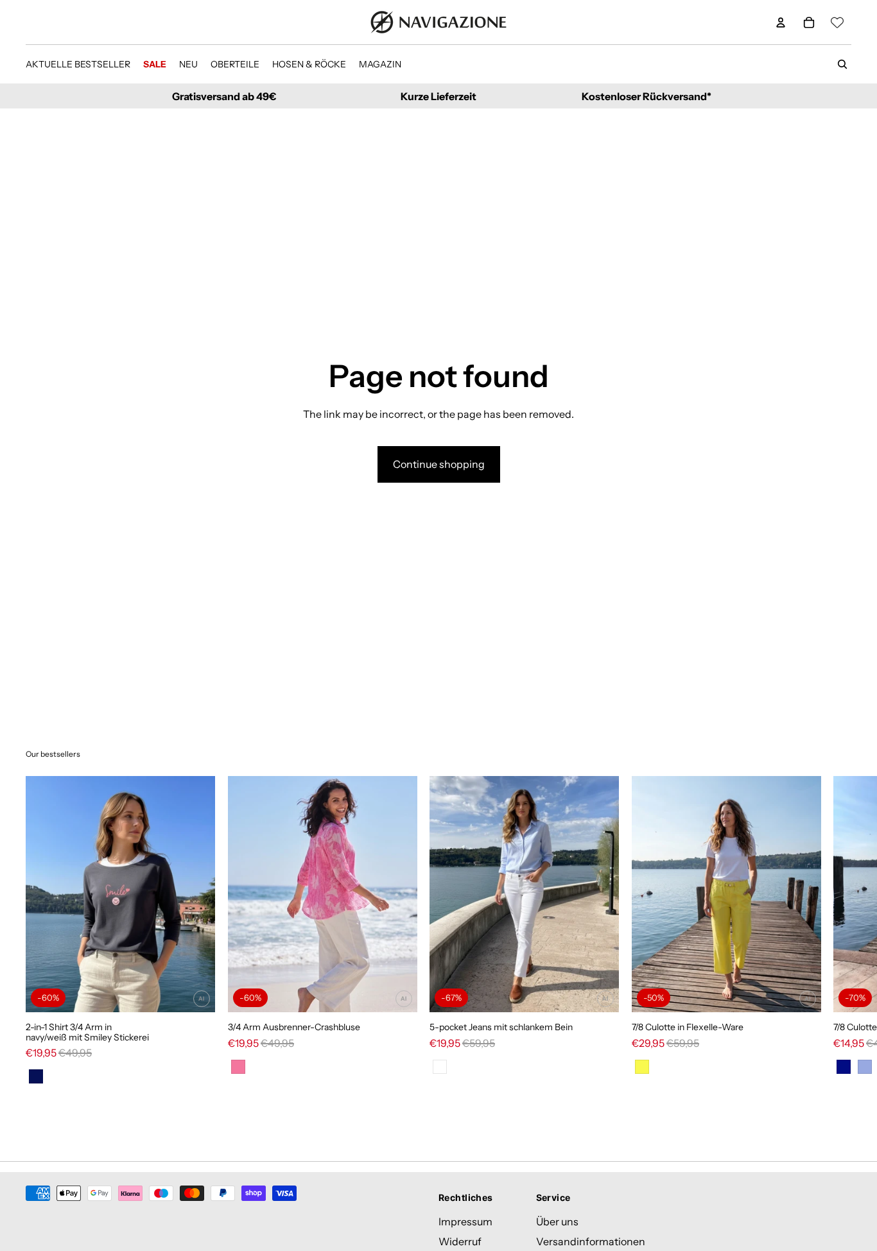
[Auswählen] (195, 992)
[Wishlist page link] (837, 22)
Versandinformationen (590, 1241)
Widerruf (460, 1241)
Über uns (557, 1220)
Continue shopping (439, 464)
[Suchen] (842, 64)
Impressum (465, 1220)
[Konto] (781, 22)
